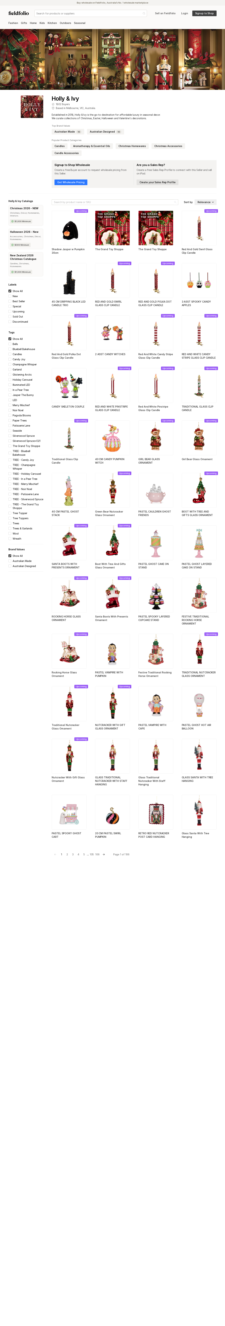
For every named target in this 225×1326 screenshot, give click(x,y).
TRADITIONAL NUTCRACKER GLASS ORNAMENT (199, 674)
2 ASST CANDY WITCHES (110, 354)
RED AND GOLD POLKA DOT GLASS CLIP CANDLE (155, 303)
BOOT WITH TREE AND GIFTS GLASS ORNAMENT (197, 513)
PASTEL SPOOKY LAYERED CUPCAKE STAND (154, 618)
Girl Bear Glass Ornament (197, 459)
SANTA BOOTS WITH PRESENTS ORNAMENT (65, 565)
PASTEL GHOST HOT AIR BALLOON (196, 726)
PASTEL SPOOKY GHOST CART (66, 835)
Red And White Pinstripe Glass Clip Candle (153, 408)
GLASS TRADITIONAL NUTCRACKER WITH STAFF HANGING (111, 781)
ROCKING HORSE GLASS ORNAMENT (66, 618)
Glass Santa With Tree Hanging (195, 835)
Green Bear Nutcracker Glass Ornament (109, 513)
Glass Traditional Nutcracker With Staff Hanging (151, 781)
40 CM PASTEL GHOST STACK (65, 513)
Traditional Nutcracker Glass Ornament (65, 726)
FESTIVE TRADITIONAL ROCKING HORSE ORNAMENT (195, 620)
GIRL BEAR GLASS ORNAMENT (149, 461)
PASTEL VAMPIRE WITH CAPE (152, 726)
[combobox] (36, 13)
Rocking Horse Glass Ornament (64, 674)
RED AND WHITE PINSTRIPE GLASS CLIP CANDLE (111, 408)
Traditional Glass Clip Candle (65, 461)
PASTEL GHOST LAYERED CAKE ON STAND (197, 565)
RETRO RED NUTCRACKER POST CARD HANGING (153, 835)
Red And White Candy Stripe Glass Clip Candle (155, 356)
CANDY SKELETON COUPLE (68, 406)
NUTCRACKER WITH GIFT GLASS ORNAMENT (110, 726)
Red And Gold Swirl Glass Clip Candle (197, 251)
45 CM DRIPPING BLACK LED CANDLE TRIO (68, 303)
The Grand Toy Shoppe (109, 249)
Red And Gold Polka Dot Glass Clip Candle (66, 356)
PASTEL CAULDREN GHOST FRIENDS (154, 513)
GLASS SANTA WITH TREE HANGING (197, 779)
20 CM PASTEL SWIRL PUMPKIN (108, 835)
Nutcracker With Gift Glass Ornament (68, 779)
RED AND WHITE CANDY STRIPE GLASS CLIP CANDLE (199, 356)
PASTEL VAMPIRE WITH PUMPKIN (109, 674)
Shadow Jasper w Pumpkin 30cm (68, 251)
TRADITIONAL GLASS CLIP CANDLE (198, 408)
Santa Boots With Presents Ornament (111, 618)
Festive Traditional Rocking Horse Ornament (155, 674)
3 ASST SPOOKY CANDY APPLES (196, 303)
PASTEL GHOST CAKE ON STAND (153, 565)
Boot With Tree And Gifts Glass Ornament (110, 565)
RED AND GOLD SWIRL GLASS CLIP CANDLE (108, 303)
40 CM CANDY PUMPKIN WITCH (109, 461)
